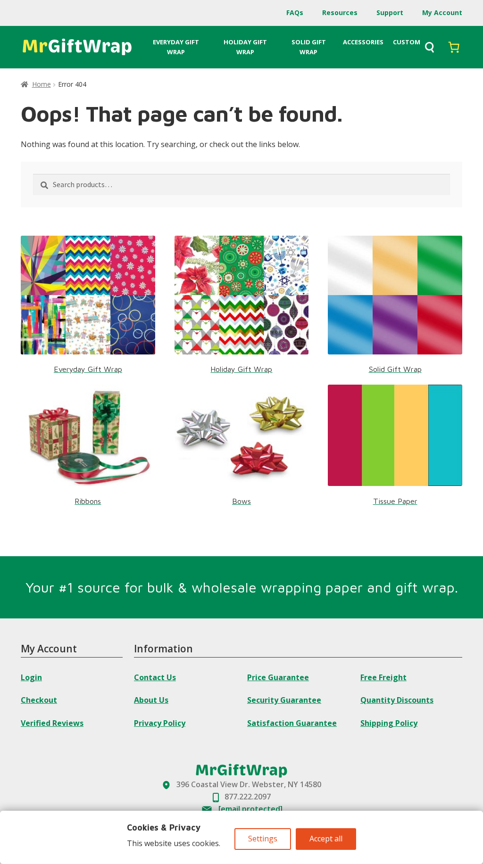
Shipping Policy (388, 723)
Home (41, 84)
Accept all (325, 838)
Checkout (39, 700)
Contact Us (155, 677)
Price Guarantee (278, 677)
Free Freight (383, 677)
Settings (262, 838)
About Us (151, 700)
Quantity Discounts (396, 700)
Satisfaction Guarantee (292, 723)
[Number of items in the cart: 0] (453, 47)
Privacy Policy (159, 723)
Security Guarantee (284, 700)
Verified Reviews (52, 723)
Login (31, 677)
